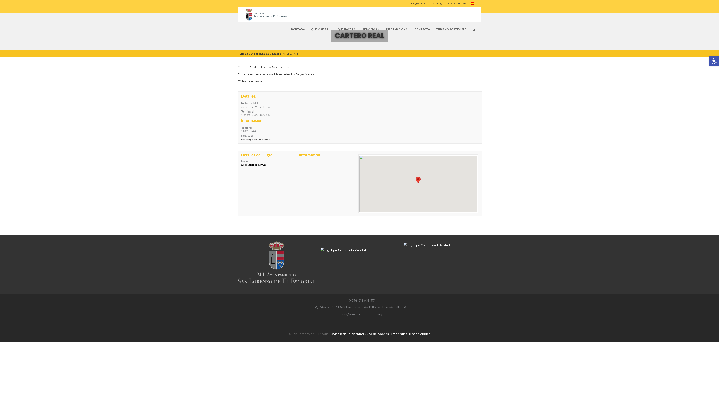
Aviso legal (339, 334)
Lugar (244, 161)
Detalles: (248, 96)
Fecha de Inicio (250, 103)
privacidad (356, 334)
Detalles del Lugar (256, 155)
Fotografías (399, 334)
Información (309, 155)
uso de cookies (378, 334)
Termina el (247, 111)
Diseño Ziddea (419, 334)
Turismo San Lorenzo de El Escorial (260, 53)
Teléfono (246, 128)
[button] (418, 180)
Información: (252, 121)
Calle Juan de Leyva (253, 165)
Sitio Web (247, 136)
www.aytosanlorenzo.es (256, 139)
